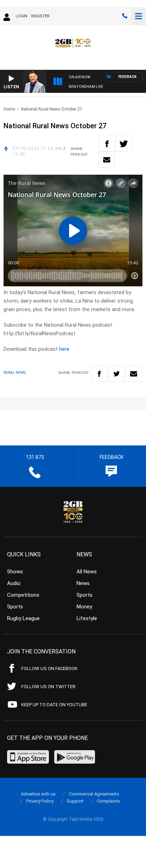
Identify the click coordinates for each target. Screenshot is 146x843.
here (64, 349)
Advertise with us (38, 794)
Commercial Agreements (94, 794)
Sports (15, 606)
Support (75, 801)
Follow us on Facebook (49, 668)
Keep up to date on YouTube (54, 704)
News (83, 583)
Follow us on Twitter (48, 686)
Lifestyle (87, 618)
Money (84, 606)
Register (40, 16)
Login (21, 16)
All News (87, 571)
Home (9, 109)
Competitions (23, 595)
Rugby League (23, 618)
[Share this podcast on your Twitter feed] (124, 144)
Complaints (108, 801)
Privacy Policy (40, 801)
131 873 (124, 16)
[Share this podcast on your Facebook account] (107, 144)
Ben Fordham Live (86, 87)
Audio (14, 583)
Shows (15, 571)
